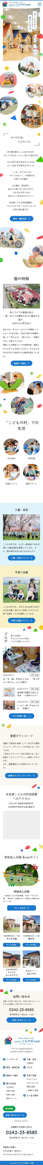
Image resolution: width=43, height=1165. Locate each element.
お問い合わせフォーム (14, 1115)
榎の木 (25, 917)
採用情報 (9, 1108)
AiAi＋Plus (27, 952)
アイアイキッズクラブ (8, 954)
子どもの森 (8, 917)
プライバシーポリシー (21, 1120)
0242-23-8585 (21, 1009)
